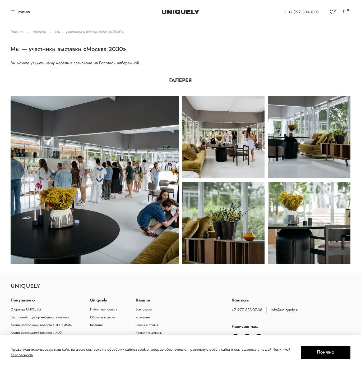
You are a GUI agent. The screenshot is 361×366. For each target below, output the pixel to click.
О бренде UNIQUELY (26, 309)
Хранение (143, 317)
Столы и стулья (147, 325)
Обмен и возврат (102, 317)
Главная (17, 31)
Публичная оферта (103, 309)
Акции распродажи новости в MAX (36, 332)
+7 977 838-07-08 (247, 310)
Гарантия (96, 325)
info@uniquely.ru (285, 310)
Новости (39, 31)
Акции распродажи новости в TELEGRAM (41, 325)
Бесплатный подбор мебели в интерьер (40, 317)
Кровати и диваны (149, 332)
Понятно (325, 352)
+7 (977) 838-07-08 (303, 12)
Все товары (144, 309)
